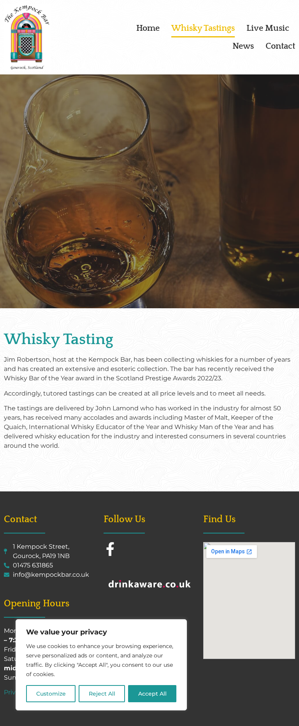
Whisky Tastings (203, 28)
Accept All (152, 693)
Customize (51, 693)
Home (148, 28)
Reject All (102, 693)
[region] (101, 664)
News (243, 46)
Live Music (267, 28)
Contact (280, 46)
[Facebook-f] (110, 549)
